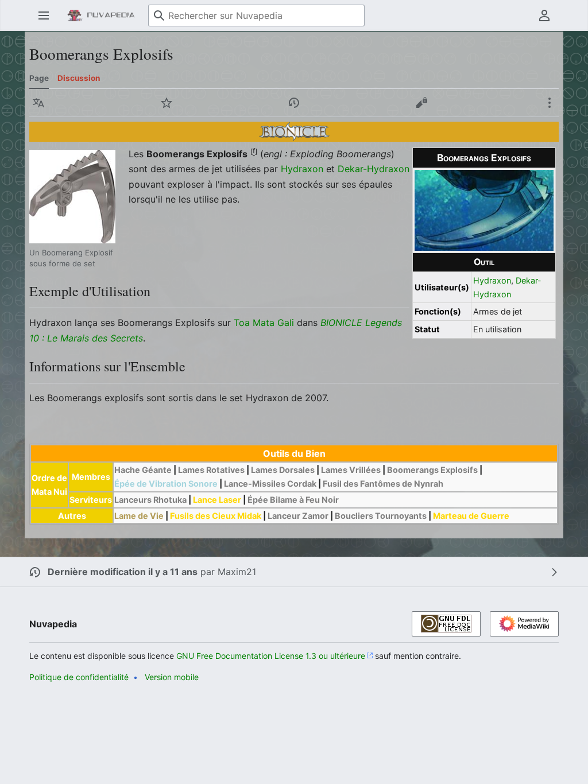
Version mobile (172, 677)
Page (39, 78)
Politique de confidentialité (79, 677)
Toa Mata (254, 322)
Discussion (78, 78)
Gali (285, 322)
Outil (484, 262)
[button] (43, 15)
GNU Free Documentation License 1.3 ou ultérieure (270, 656)
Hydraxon (492, 280)
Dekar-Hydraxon (373, 168)
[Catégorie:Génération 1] (294, 131)
